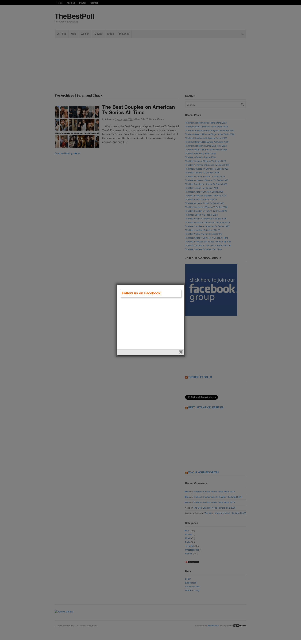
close (181, 352)
